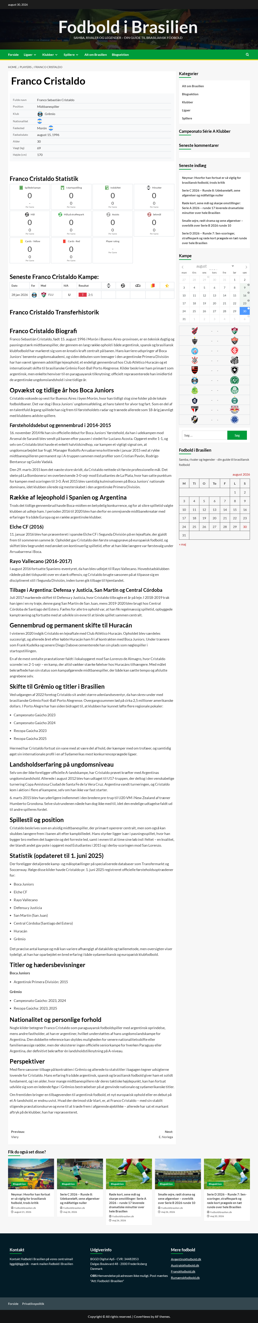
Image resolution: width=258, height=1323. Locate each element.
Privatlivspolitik (33, 1303)
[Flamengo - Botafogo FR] (214, 370)
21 (225, 518)
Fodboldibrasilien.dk (25, 1208)
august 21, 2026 (22, 1211)
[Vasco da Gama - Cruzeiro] (214, 419)
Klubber (48, 54)
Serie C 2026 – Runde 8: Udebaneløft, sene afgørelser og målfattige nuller (211, 193)
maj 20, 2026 (217, 1216)
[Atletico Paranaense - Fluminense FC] (214, 331)
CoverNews (142, 1316)
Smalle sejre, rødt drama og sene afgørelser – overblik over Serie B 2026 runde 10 (212, 223)
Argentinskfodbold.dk (186, 1259)
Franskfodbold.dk (183, 1271)
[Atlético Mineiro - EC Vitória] (214, 340)
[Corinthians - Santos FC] (214, 360)
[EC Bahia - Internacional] (214, 350)
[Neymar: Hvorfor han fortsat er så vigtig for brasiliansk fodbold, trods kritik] (31, 1174)
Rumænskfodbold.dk (185, 1277)
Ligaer (28, 54)
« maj (182, 544)
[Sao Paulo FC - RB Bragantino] (214, 410)
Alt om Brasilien (95, 54)
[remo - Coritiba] (214, 400)
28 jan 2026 (19, 295)
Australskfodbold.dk (185, 1265)
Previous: (18, 1134)
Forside (13, 54)
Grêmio (50, 114)
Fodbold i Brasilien (128, 26)
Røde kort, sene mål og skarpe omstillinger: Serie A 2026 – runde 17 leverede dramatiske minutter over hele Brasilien (213, 208)
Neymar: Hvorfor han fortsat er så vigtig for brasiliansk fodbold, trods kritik (211, 180)
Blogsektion (120, 54)
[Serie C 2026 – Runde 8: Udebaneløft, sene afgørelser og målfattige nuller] (80, 1174)
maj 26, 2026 (70, 1211)
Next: (166, 1134)
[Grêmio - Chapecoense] (214, 380)
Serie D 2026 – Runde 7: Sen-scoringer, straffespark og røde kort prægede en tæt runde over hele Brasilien (214, 238)
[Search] (247, 54)
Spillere (69, 54)
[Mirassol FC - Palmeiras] (214, 390)
